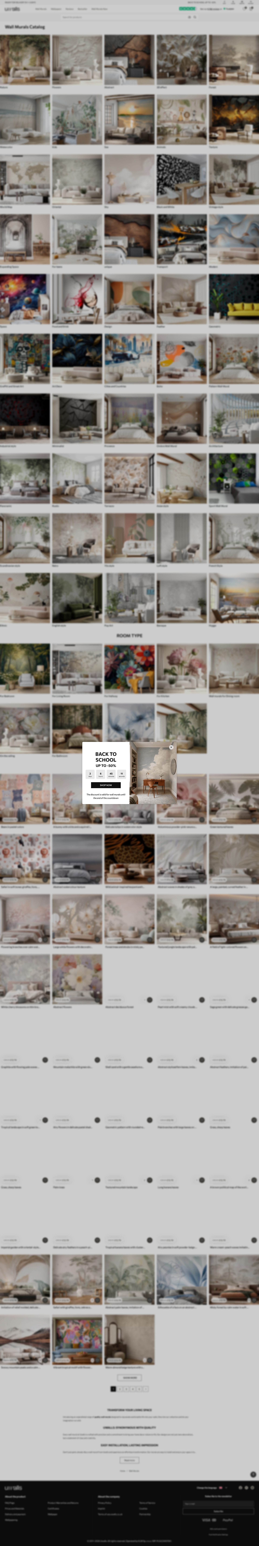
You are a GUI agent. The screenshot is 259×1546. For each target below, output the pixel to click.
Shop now (106, 785)
